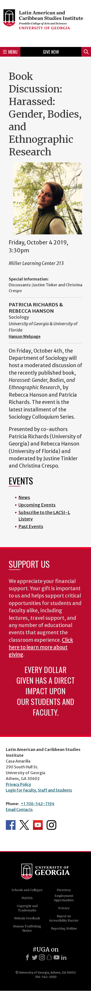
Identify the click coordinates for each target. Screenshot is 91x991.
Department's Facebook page (11, 825)
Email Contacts (19, 809)
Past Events (30, 526)
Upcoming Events (37, 505)
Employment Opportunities (64, 898)
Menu (12, 52)
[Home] (45, 23)
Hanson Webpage (25, 336)
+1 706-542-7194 (37, 803)
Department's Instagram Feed (51, 825)
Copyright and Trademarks (27, 908)
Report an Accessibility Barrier (64, 918)
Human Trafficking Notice (27, 928)
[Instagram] (42, 957)
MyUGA (27, 898)
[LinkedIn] (64, 957)
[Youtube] (56, 957)
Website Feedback (27, 918)
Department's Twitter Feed (24, 825)
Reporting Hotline (64, 928)
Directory (64, 890)
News (24, 497)
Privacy (63, 908)
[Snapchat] (49, 957)
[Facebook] (27, 957)
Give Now (51, 52)
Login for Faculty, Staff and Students (39, 790)
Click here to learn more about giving (41, 647)
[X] (35, 957)
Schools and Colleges (27, 890)
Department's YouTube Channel (38, 825)
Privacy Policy (18, 784)
